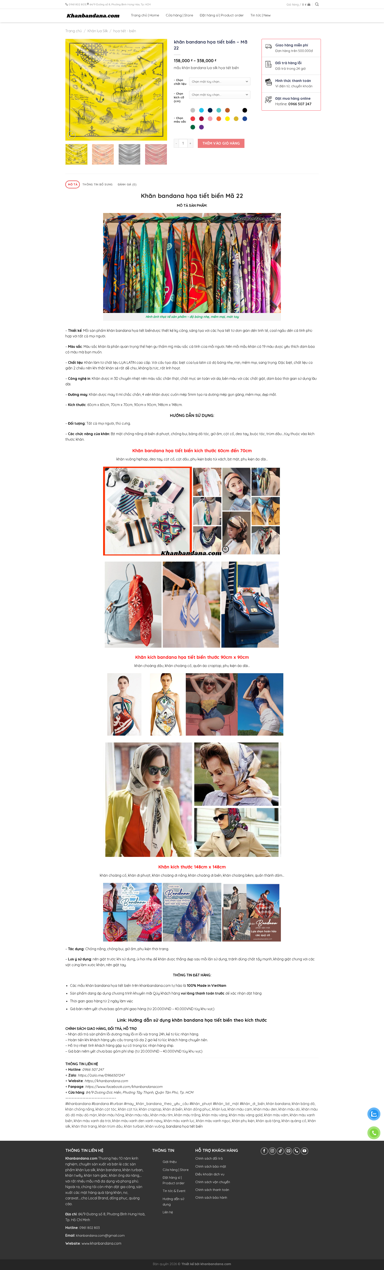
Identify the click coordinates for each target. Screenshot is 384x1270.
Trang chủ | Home (145, 15)
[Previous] (73, 90)
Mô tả (72, 184)
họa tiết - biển (124, 31)
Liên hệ (168, 1212)
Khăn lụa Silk (98, 31)
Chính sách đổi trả (209, 1158)
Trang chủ (73, 31)
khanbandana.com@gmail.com (100, 1235)
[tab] (72, 184)
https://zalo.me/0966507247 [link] (101, 1075)
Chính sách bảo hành (211, 1197)
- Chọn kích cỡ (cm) (179, 97)
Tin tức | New (260, 15)
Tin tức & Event (174, 1191)
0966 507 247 (300, 104)
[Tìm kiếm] (317, 4)
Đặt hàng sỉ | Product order (222, 15)
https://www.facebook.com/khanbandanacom (123, 1086)
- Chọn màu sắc (180, 119)
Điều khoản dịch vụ (209, 1174)
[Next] (159, 90)
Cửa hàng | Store (179, 15)
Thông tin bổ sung (97, 184)
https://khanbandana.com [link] (106, 1081)
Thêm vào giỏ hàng (221, 143)
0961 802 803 (89, 1228)
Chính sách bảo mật (210, 1166)
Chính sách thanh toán (212, 1190)
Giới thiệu (170, 1162)
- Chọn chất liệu (180, 82)
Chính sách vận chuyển (212, 1182)
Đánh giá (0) (127, 184)
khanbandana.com (215, 1264)
